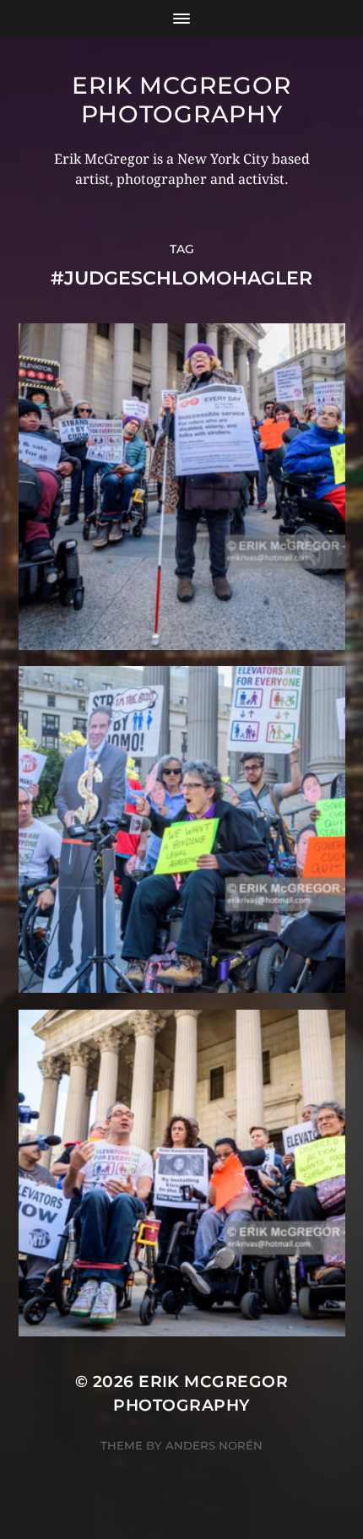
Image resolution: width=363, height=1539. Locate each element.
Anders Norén (214, 1445)
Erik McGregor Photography (181, 99)
